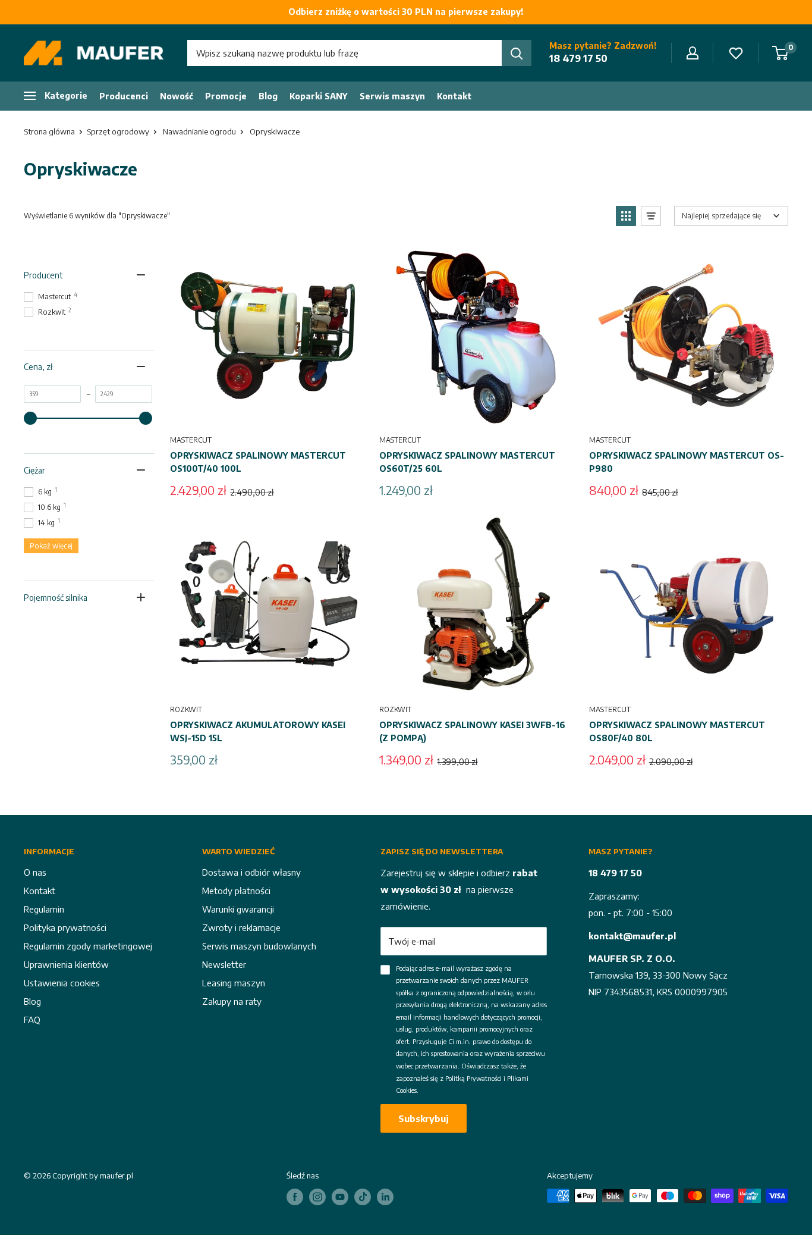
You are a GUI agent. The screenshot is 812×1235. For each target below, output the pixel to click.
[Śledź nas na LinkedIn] (385, 1197)
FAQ (32, 1019)
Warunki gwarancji (238, 909)
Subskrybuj (423, 1118)
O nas (35, 872)
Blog (268, 96)
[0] (780, 53)
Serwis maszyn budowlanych (259, 946)
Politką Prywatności (473, 1078)
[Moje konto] (692, 52)
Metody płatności (236, 890)
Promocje (226, 96)
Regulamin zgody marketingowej (88, 946)
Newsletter (224, 964)
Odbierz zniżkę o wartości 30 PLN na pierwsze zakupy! (406, 12)
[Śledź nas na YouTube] (340, 1197)
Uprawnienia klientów (66, 964)
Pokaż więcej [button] (51, 545)
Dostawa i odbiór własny (251, 872)
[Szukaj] (516, 53)
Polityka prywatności (65, 927)
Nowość (176, 96)
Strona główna (49, 131)
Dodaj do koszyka (267, 412)
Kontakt (454, 96)
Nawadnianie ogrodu (199, 131)
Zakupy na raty (232, 1001)
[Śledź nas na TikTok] (362, 1197)
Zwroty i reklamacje (241, 927)
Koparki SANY (318, 96)
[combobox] (344, 53)
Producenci (123, 96)
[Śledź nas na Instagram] (317, 1197)
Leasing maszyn (233, 982)
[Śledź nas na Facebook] (295, 1197)
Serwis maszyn (392, 96)
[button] (626, 216)
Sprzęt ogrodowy (118, 131)
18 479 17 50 (578, 58)
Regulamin (44, 909)
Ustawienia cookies (62, 982)
